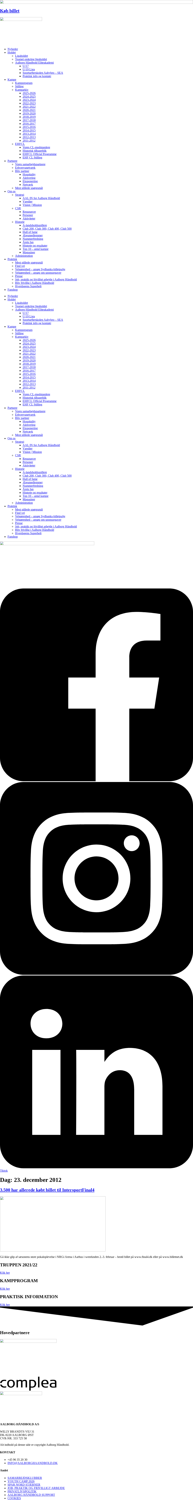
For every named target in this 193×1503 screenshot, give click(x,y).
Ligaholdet (21, 55)
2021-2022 (29, 106)
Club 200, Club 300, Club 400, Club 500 (47, 228)
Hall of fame (30, 232)
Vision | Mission (32, 205)
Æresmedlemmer (33, 235)
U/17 (26, 66)
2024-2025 (29, 96)
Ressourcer (29, 211)
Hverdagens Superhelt (28, 286)
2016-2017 (29, 123)
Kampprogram (23, 83)
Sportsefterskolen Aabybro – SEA (43, 72)
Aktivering (29, 177)
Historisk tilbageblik (35, 150)
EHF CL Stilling (32, 157)
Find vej (20, 266)
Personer (28, 215)
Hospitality (29, 174)
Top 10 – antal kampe (35, 249)
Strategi (19, 194)
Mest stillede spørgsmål (29, 188)
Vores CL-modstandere (36, 147)
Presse (19, 276)
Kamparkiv (21, 89)
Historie (20, 221)
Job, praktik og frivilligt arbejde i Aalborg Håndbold (46, 279)
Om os (11, 191)
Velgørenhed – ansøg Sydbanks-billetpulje (40, 269)
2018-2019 (29, 116)
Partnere (12, 160)
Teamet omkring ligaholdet (31, 59)
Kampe (12, 79)
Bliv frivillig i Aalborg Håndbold (34, 282)
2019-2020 (29, 113)
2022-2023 (29, 103)
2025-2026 (29, 93)
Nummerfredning (33, 238)
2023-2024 (29, 99)
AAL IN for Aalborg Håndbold (41, 198)
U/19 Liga (29, 69)
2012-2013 (29, 137)
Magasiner (29, 252)
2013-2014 (29, 133)
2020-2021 (29, 110)
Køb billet (9, 10)
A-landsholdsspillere (35, 225)
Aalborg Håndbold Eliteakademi (34, 62)
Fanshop (13, 289)
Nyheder (13, 49)
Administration (24, 255)
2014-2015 (29, 130)
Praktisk (12, 259)
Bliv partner (22, 171)
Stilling (19, 86)
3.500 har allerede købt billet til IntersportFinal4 (47, 1189)
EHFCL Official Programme (40, 154)
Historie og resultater (35, 245)
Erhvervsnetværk (25, 167)
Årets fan (28, 242)
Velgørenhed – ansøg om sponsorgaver (38, 272)
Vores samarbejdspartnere (30, 164)
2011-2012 (29, 140)
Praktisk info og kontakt (37, 76)
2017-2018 (29, 120)
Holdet (12, 52)
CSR (18, 208)
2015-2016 (29, 127)
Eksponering (30, 181)
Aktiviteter (29, 218)
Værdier (27, 201)
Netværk (28, 184)
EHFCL (20, 144)
